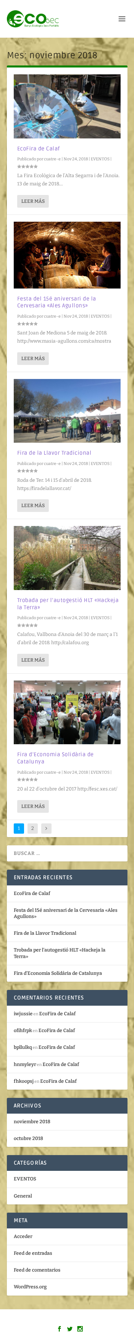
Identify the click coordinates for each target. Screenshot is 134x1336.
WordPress (117, 1319)
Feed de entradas (33, 1253)
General (23, 1196)
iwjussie (23, 1014)
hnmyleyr (25, 1064)
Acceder (23, 1236)
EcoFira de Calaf (38, 148)
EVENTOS (100, 159)
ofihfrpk (23, 1030)
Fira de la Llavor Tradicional (54, 453)
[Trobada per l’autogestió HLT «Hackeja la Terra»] (67, 558)
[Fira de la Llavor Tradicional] (67, 411)
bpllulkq (23, 1047)
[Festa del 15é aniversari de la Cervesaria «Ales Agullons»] (67, 255)
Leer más (33, 201)
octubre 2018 (28, 1138)
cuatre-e (52, 159)
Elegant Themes (52, 1319)
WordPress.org (30, 1287)
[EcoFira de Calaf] (67, 106)
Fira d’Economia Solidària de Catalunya (58, 973)
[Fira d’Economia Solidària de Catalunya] (67, 713)
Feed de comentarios (37, 1270)
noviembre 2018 (32, 1122)
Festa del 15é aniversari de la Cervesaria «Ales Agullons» (56, 302)
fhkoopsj (24, 1081)
